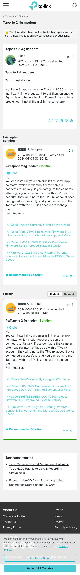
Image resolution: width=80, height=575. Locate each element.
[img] (61, 120)
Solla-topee (34, 149)
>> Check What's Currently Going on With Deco (38, 224)
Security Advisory (66, 527)
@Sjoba (12, 173)
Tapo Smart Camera (16, 16)
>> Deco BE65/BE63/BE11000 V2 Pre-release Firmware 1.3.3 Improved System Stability (37, 243)
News (58, 516)
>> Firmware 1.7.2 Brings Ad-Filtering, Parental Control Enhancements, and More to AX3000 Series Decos (40, 256)
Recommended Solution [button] (25, 274)
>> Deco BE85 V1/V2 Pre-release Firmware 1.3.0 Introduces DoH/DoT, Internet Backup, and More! (39, 233)
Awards (59, 522)
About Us (10, 510)
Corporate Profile (14, 516)
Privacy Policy (12, 527)
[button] (6, 5)
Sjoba (21, 55)
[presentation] (10, 60)
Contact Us (10, 522)
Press (59, 510)
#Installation (22, 80)
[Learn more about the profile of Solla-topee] (12, 153)
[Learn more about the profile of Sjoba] (11, 60)
